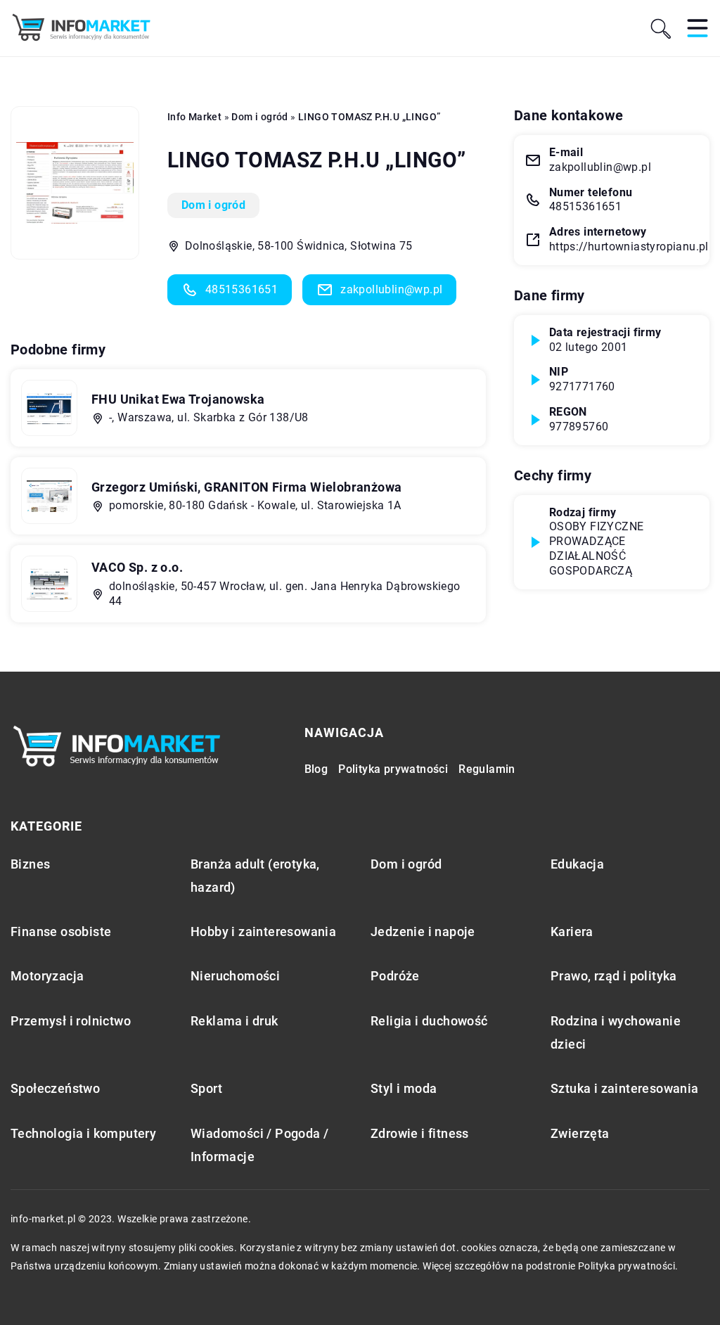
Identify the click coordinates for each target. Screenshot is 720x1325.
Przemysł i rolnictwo (71, 1020)
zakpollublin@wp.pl (391, 289)
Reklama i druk (234, 1020)
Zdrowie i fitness (420, 1133)
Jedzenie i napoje (423, 931)
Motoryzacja (47, 975)
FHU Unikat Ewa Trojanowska (177, 399)
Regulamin (486, 769)
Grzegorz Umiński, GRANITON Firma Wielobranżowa (246, 487)
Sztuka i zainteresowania (625, 1088)
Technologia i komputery (83, 1133)
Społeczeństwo (55, 1088)
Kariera (572, 931)
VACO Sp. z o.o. (137, 567)
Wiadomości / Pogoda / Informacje (259, 1145)
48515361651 (241, 289)
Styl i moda (404, 1088)
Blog (316, 769)
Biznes (30, 864)
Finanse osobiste (61, 931)
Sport (206, 1088)
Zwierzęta (580, 1133)
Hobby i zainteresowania (263, 931)
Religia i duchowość (429, 1020)
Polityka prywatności (393, 769)
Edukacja (577, 864)
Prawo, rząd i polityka (614, 975)
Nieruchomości (235, 975)
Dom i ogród (213, 205)
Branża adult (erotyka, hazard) (255, 876)
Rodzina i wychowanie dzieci (616, 1032)
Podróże (395, 975)
